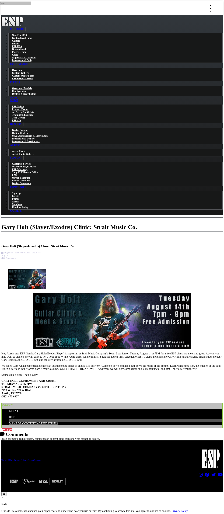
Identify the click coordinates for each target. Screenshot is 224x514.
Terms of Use (7, 460)
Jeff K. (13, 417)
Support (16, 157)
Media (14, 100)
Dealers (16, 124)
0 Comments (10, 258)
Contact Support (34, 460)
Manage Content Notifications (33, 423)
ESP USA (15, 82)
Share (8, 429)
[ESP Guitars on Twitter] (213, 475)
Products (17, 29)
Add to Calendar (13, 239)
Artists (15, 145)
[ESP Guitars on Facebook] (206, 475)
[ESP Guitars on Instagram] (200, 475)
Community (18, 187)
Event (13, 410)
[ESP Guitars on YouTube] (219, 475)
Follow (7, 405)
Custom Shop (19, 64)
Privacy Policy (20, 460)
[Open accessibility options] (3, 494)
